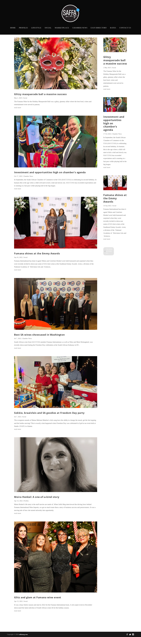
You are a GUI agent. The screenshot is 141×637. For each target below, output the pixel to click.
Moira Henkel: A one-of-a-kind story (36, 496)
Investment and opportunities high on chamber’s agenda (50, 172)
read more (17, 107)
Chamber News (79, 28)
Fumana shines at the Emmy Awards (37, 253)
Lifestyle (36, 28)
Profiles (23, 28)
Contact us (125, 28)
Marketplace (62, 28)
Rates (113, 28)
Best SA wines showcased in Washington (39, 334)
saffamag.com (23, 634)
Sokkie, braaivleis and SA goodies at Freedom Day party (49, 412)
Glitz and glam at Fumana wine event (37, 597)
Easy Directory (99, 28)
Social (48, 28)
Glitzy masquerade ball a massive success (40, 94)
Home (13, 28)
